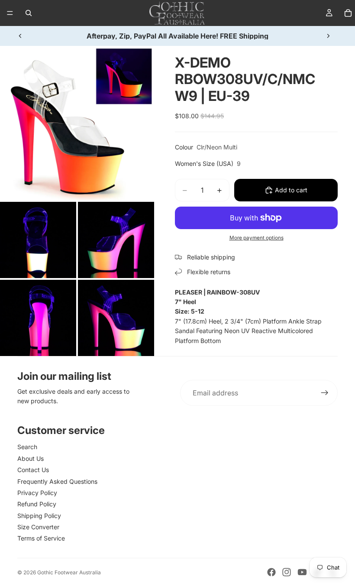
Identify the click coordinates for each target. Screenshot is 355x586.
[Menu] (10, 13)
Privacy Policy (37, 492)
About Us (30, 458)
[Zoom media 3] (116, 240)
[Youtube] (302, 572)
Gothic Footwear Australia (69, 572)
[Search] (28, 13)
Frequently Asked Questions (57, 481)
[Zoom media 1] (77, 123)
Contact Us (33, 469)
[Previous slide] (20, 35)
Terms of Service (41, 538)
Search (27, 446)
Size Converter (38, 527)
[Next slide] (328, 35)
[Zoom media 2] (38, 240)
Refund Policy (36, 504)
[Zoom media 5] (116, 318)
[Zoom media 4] (38, 318)
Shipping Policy (39, 515)
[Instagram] (286, 572)
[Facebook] (271, 572)
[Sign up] (325, 393)
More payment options (256, 238)
